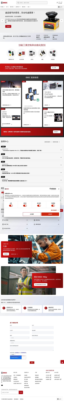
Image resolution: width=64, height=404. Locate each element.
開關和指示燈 (11, 59)
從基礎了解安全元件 (17, 383)
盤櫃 (42, 59)
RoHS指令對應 (38, 381)
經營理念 (47, 377)
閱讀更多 (6, 254)
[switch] (25, 206)
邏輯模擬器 (26, 385)
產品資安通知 (27, 387)
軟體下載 (26, 383)
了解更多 (8, 23)
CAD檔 (25, 375)
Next (62, 197)
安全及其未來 (16, 381)
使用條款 (21, 399)
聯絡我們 (37, 375)
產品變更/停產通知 (39, 379)
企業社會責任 (57, 379)
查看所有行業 (13, 254)
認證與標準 (37, 383)
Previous (2, 197)
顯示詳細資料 (54, 210)
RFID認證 (15, 379)
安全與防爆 (21, 59)
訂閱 (21, 392)
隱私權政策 (16, 399)
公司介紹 (47, 375)
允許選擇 (32, 214)
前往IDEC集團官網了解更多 (40, 284)
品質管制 (56, 375)
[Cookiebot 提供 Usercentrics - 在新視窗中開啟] (50, 189)
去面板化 (15, 377)
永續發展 (47, 379)
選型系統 (26, 381)
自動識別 (52, 59)
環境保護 (56, 377)
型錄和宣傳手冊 (27, 377)
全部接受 (50, 214)
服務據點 (37, 377)
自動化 (32, 59)
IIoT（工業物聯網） (17, 375)
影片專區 (26, 379)
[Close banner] (58, 188)
